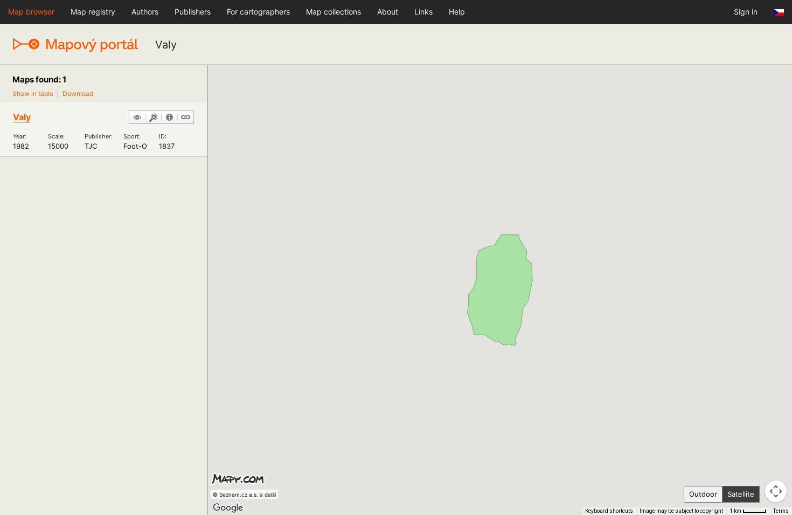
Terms (781, 511)
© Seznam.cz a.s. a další (244, 494)
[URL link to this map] (185, 118)
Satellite (740, 494)
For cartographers (258, 11)
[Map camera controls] (776, 491)
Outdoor (703, 494)
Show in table (32, 93)
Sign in (746, 11)
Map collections (333, 11)
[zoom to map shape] (153, 118)
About (387, 11)
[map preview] (137, 118)
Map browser (31, 11)
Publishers (193, 11)
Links (423, 11)
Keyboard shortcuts (609, 511)
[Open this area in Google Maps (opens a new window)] (228, 508)
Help (457, 11)
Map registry (93, 11)
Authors (144, 11)
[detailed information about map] (169, 118)
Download (77, 93)
